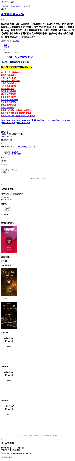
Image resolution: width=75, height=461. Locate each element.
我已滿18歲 (4, 457)
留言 (23, 147)
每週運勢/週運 (16, 154)
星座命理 (16, 41)
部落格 (6, 47)
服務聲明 (54, 435)
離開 (10, 457)
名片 (5, 49)
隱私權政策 (48, 435)
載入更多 (3, 161)
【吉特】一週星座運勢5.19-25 (18, 57)
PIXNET (24, 435)
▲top (2, 157)
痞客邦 (20, 147)
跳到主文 (4, 19)
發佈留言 (3, 172)
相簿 (5, 45)
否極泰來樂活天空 (12, 14)
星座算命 (15, 152)
